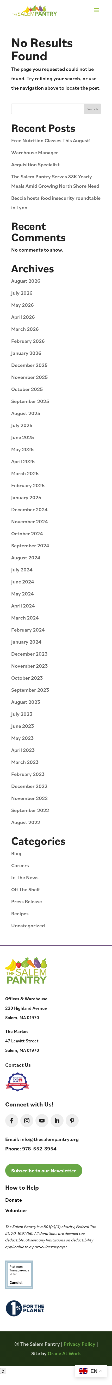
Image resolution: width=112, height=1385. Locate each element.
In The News (25, 877)
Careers (20, 865)
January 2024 (26, 641)
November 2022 (29, 798)
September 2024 (30, 545)
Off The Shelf (25, 889)
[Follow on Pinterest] (72, 1120)
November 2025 (29, 377)
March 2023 (25, 762)
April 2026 (23, 317)
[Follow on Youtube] (41, 1120)
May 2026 (22, 305)
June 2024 (22, 581)
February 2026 (28, 341)
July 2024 (22, 569)
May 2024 (22, 593)
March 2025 (25, 473)
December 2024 (29, 509)
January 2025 (26, 497)
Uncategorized (28, 925)
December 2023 (29, 653)
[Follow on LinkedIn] (57, 1120)
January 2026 (26, 353)
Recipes (20, 913)
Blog (16, 853)
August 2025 (25, 413)
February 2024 (28, 629)
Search (92, 109)
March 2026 (25, 329)
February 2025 (28, 485)
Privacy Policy (79, 1344)
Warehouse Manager (34, 152)
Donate (13, 1199)
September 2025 (30, 401)
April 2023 (23, 750)
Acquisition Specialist (35, 164)
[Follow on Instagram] (26, 1120)
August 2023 (25, 702)
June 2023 (22, 726)
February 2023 (28, 774)
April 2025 (23, 461)
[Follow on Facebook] (11, 1120)
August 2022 (25, 822)
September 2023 (30, 689)
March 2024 (25, 617)
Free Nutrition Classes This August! (51, 140)
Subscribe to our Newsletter (43, 1170)
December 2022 (29, 786)
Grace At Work (64, 1353)
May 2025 (22, 449)
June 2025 (22, 437)
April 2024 (23, 605)
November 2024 (29, 521)
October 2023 (27, 677)
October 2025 (27, 389)
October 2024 (27, 533)
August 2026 (25, 280)
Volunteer (16, 1210)
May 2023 (22, 738)
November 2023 (29, 665)
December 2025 (29, 365)
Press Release (26, 901)
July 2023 (21, 714)
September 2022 (30, 810)
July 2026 (22, 293)
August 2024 (25, 557)
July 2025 (22, 425)
